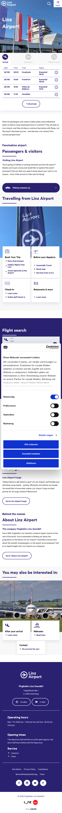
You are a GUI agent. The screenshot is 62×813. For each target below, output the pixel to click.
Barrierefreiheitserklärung (26, 774)
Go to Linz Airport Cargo (16, 501)
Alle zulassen (31, 444)
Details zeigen (46, 435)
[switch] (54, 405)
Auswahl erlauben (31, 453)
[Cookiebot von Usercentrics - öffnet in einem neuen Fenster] (46, 347)
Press (42, 774)
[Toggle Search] (49, 3)
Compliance (43, 769)
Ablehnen (31, 463)
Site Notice (16, 769)
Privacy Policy (30, 769)
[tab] (5, 59)
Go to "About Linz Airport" (17, 555)
